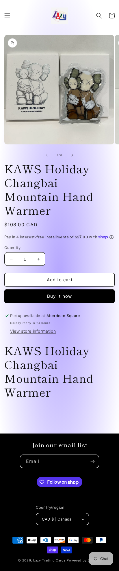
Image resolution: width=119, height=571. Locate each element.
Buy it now (59, 296)
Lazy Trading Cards (49, 560)
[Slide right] (72, 155)
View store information (33, 331)
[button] (7, 15)
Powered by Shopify (84, 560)
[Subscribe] (92, 461)
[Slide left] (46, 155)
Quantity (12, 247)
